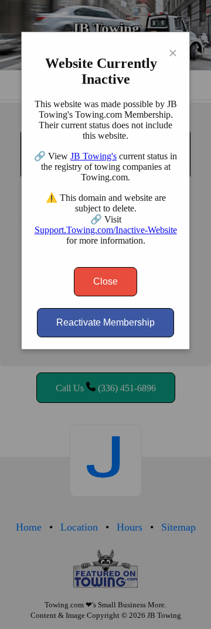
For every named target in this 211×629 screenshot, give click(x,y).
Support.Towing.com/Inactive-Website (106, 230)
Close (105, 281)
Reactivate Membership (105, 322)
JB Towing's (93, 156)
